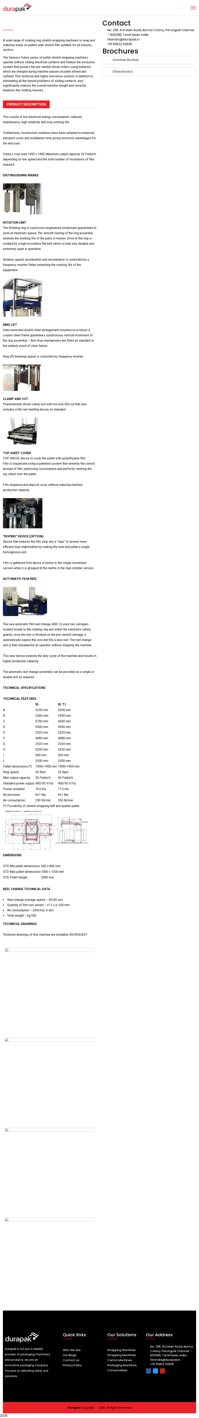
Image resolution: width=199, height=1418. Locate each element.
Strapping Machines (121, 1355)
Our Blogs (69, 1355)
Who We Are (72, 1350)
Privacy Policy (72, 1365)
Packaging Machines (122, 1365)
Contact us (71, 1360)
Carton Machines (119, 1360)
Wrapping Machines (121, 1350)
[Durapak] (99, 8)
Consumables (117, 1370)
